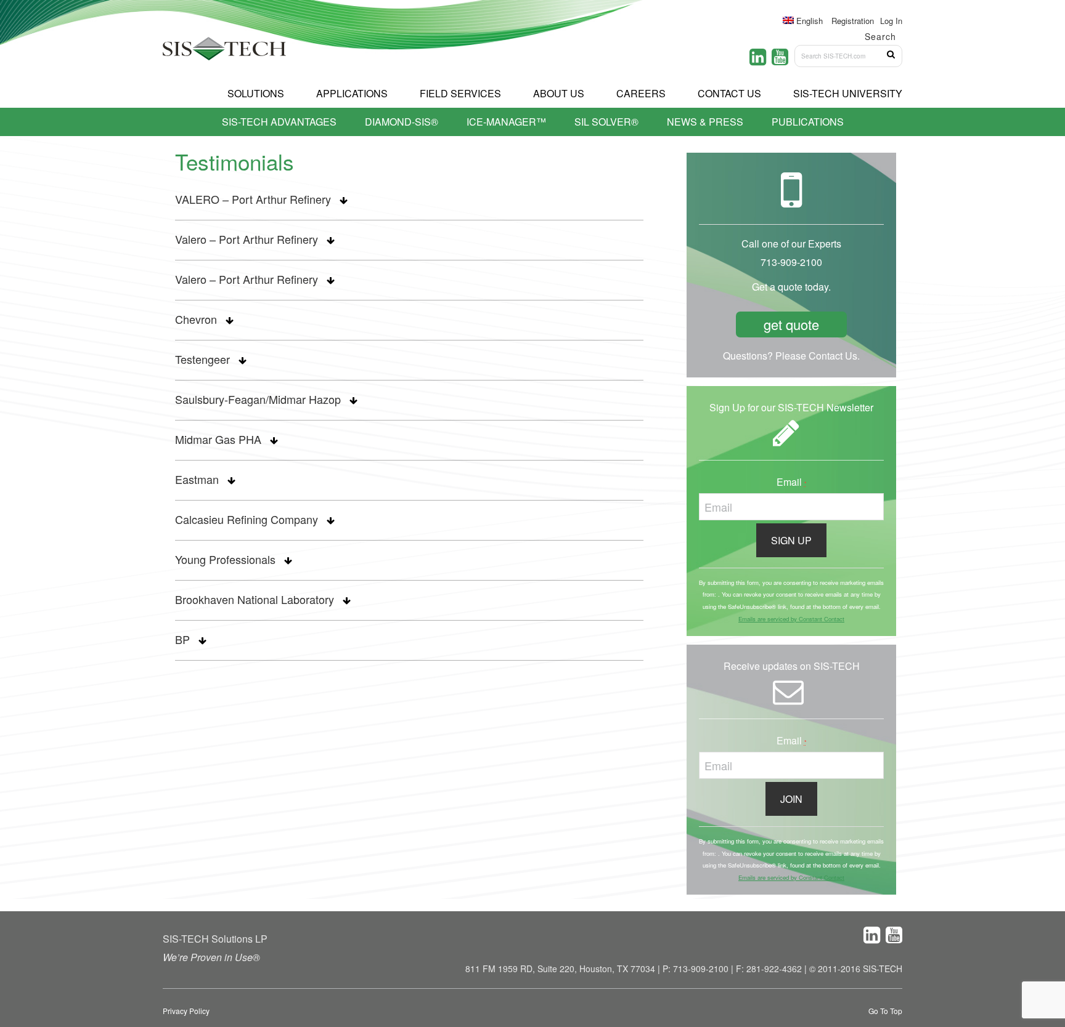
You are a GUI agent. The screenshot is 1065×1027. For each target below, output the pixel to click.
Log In (891, 21)
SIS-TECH (224, 52)
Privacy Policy (186, 1010)
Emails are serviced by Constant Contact (791, 618)
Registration (852, 21)
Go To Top (885, 1010)
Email (792, 482)
